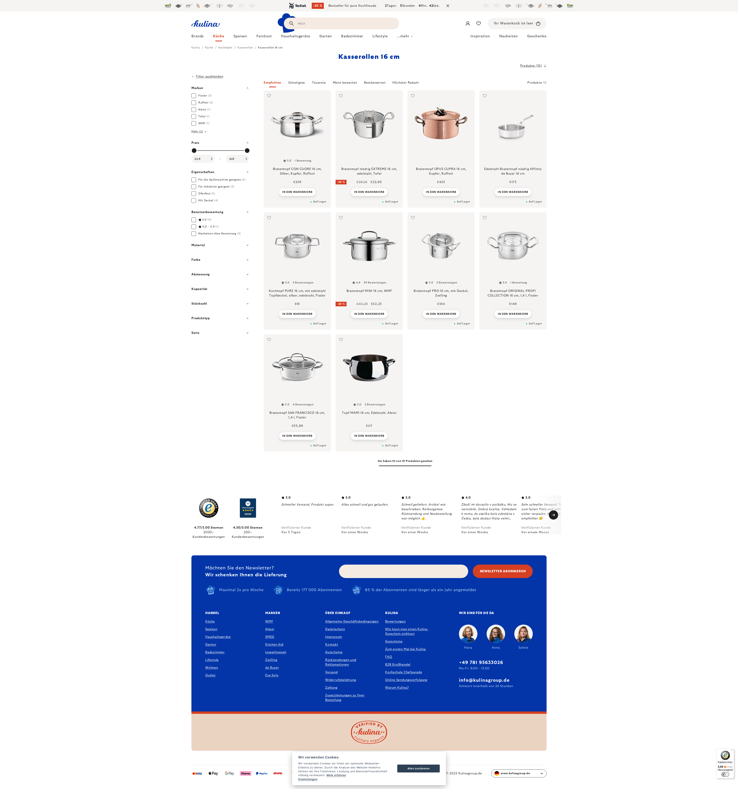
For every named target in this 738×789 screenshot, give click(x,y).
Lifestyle (212, 660)
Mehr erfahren (336, 775)
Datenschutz (335, 629)
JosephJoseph (275, 652)
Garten (210, 644)
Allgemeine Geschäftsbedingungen (352, 621)
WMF (269, 621)
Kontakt (331, 644)
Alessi (269, 629)
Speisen (211, 629)
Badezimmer (215, 652)
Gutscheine (334, 652)
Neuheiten (508, 36)
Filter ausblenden (209, 76)
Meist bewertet (345, 82)
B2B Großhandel (398, 664)
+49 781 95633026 (481, 662)
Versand (331, 672)
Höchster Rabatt (405, 82)
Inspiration (480, 36)
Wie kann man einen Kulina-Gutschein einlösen (407, 631)
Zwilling (271, 660)
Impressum (333, 636)
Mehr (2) (197, 131)
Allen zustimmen (418, 768)
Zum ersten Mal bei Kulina (405, 649)
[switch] (725, 774)
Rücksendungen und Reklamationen (340, 662)
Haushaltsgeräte (218, 636)
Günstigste (296, 82)
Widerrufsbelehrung (340, 680)
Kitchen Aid (274, 644)
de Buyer (272, 667)
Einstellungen (307, 779)
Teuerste (319, 82)
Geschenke (537, 36)
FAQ (388, 656)
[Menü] (732, 751)
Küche (210, 621)
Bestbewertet (375, 82)
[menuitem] (197, 37)
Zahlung (331, 687)
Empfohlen (272, 82)
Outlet (210, 675)
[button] (405, 83)
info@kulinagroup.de (484, 680)
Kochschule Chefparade (403, 672)
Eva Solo (271, 675)
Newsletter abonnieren (503, 571)
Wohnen (211, 667)
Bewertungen (395, 621)
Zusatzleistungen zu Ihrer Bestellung (345, 698)
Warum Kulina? (397, 687)
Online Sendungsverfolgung (406, 680)
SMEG (269, 636)
